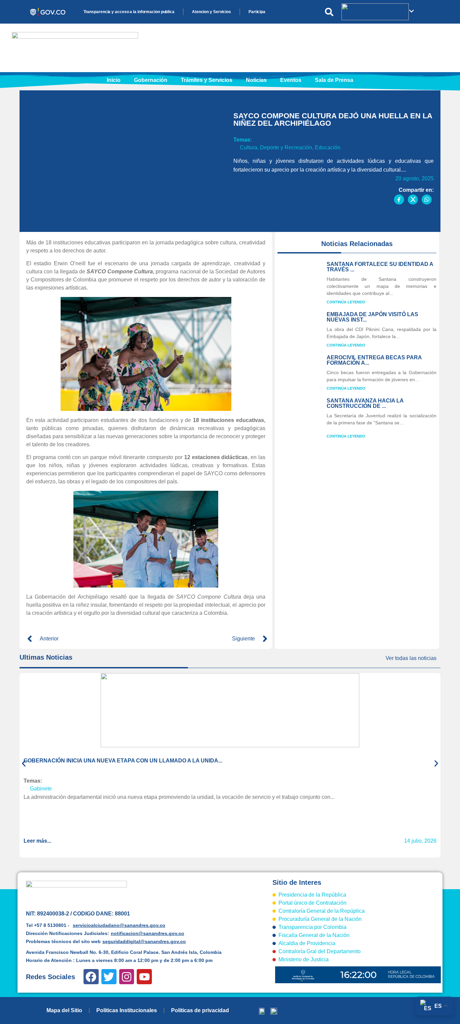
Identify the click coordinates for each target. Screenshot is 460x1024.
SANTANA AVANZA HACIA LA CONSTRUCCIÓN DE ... (365, 403)
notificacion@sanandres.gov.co (147, 933)
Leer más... (37, 841)
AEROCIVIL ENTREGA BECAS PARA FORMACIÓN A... (374, 360)
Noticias (256, 80)
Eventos (290, 80)
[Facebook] (91, 976)
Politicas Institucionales (126, 1010)
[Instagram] (126, 976)
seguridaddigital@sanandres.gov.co (144, 941)
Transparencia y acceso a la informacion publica (129, 11)
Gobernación (150, 80)
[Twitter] (109, 976)
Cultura (248, 147)
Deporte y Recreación (286, 147)
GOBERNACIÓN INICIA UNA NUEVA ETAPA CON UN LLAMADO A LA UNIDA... (123, 760)
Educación (327, 147)
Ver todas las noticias (411, 658)
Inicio (114, 80)
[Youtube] (144, 976)
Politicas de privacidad (200, 1010)
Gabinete (41, 788)
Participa (257, 11)
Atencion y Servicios (211, 11)
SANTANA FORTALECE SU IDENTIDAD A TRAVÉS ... (380, 266)
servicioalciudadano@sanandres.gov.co (119, 925)
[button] (24, 763)
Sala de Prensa (334, 80)
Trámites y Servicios (206, 80)
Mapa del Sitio (64, 1010)
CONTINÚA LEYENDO (346, 302)
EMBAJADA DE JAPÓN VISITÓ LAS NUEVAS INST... (372, 317)
